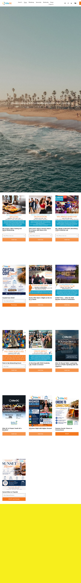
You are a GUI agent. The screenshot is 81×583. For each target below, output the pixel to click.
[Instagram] (65, 3)
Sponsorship (38, 2)
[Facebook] (68, 3)
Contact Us (51, 4)
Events (25, 2)
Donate (51, 2)
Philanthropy (31, 2)
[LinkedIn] (71, 3)
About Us (20, 2)
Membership (46, 2)
